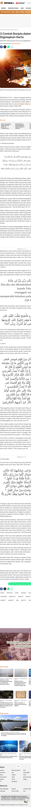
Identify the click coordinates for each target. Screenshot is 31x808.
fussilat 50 (20, 596)
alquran (2, 592)
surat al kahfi (4, 596)
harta (17, 600)
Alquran (28, 104)
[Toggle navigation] (1, 3)
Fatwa (17, 12)
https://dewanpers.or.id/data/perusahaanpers (13, 799)
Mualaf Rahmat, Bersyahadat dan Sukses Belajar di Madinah (19, 126)
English (25, 779)
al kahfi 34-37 (12, 596)
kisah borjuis (9, 592)
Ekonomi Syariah (13, 8)
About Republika (4, 788)
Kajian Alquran (14, 29)
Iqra (13, 772)
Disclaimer (2, 791)
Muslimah (28, 12)
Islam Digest (7, 29)
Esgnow (2, 779)
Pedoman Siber (27, 788)
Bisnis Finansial (27, 777)
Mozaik (22, 12)
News (1, 774)
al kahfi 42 (28, 596)
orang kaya (23, 592)
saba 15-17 (23, 600)
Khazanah (2, 772)
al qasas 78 (11, 600)
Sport (24, 774)
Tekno (13, 777)
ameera (3, 8)
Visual (13, 779)
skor (22, 8)
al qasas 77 (3, 600)
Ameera (2, 770)
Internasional (3, 777)
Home (1, 29)
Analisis (14, 774)
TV (1, 781)
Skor (24, 770)
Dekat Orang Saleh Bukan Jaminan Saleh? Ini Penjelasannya (6, 126)
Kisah (12, 12)
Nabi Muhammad (5, 12)
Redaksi (14, 788)
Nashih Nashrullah (15, 43)
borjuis (15, 104)
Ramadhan (14, 781)
